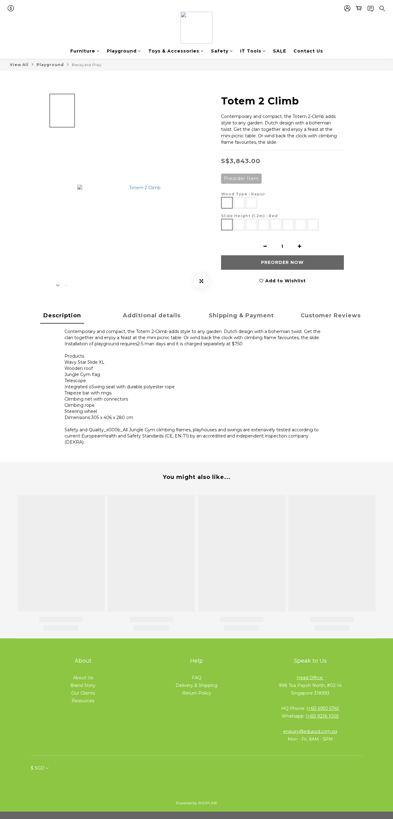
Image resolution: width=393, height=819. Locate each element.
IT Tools (250, 51)
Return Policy (196, 693)
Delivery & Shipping (196, 685)
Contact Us (308, 51)
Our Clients (83, 693)
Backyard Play (87, 64)
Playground (122, 51)
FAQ (196, 677)
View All (19, 64)
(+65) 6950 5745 (322, 708)
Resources (83, 700)
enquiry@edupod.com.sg (310, 731)
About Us (83, 677)
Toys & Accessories (173, 51)
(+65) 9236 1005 (322, 716)
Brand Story (82, 685)
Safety (219, 51)
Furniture (82, 51)
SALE (279, 51)
